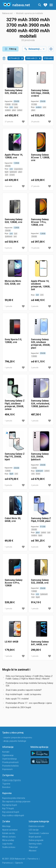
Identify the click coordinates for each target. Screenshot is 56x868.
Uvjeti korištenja (9, 759)
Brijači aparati (35, 837)
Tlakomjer (33, 847)
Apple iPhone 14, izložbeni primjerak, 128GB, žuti (40, 285)
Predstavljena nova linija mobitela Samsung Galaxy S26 (29, 684)
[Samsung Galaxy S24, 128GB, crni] (15, 206)
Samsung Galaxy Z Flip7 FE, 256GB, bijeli (15, 456)
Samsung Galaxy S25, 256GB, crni (13, 91)
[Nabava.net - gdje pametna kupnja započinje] (16, 5)
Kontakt (5, 752)
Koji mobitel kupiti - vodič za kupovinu (23, 694)
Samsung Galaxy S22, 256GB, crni (40, 581)
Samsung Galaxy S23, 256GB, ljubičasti (40, 456)
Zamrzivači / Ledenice (39, 833)
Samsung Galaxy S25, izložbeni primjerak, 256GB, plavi (40, 343)
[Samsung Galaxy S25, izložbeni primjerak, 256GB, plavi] (41, 326)
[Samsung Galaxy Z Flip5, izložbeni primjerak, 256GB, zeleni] (15, 388)
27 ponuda (9, 122)
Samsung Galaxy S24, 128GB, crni (13, 220)
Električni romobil (36, 826)
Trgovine (6, 784)
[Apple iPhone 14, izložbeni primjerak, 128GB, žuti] (41, 268)
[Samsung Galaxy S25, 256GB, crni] (15, 77)
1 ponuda (8, 306)
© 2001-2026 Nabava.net (13, 859)
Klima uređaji (8, 840)
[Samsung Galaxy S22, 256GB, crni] (41, 567)
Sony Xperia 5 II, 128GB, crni (13, 341)
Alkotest (32, 850)
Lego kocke (7, 844)
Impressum (7, 769)
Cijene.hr (19, 863)
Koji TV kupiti (8, 808)
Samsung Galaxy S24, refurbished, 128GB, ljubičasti (40, 403)
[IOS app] (39, 761)
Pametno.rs (33, 859)
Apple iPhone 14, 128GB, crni (14, 156)
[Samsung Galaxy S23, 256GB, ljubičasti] (41, 441)
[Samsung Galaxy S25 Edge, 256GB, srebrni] (41, 77)
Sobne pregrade (36, 840)
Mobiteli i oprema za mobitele (29, 13)
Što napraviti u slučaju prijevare (16, 801)
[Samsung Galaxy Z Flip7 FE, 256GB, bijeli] (15, 441)
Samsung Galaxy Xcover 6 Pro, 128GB (13, 583)
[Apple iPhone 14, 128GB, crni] (15, 142)
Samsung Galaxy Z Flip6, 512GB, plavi (41, 519)
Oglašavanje (7, 755)
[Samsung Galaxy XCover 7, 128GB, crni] (41, 142)
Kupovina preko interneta (13, 798)
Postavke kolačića (10, 766)
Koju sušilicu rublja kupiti (13, 815)
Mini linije (6, 826)
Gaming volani (35, 844)
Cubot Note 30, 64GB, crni (13, 519)
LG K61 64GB (11, 641)
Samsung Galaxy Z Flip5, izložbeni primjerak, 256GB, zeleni (15, 404)
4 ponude (8, 186)
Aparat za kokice (10, 830)
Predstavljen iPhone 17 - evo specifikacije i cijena (29, 703)
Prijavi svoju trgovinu (11, 780)
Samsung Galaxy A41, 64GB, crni (40, 643)
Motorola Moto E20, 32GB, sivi (13, 282)
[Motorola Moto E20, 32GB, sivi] (15, 268)
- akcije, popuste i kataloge (14, 741)
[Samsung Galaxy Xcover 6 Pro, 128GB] (15, 567)
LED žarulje (34, 830)
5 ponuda (8, 248)
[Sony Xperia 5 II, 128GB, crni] (15, 326)
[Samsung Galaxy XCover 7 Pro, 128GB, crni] (41, 206)
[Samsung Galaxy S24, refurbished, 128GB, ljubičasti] (41, 388)
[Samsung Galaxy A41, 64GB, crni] (41, 629)
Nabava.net (7, 13)
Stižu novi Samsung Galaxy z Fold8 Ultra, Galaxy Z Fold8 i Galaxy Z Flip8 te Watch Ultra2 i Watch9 (29, 677)
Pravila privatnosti (10, 762)
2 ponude (34, 306)
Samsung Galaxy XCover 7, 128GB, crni (40, 157)
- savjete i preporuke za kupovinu (17, 737)
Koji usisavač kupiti (10, 812)
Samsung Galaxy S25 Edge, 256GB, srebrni (40, 93)
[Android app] (39, 753)
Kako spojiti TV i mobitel (17, 698)
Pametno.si (7, 863)
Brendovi (6, 787)
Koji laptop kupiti (9, 805)
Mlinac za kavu (9, 837)
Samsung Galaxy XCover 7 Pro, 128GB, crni (40, 222)
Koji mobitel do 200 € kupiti (18, 707)
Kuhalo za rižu (8, 833)
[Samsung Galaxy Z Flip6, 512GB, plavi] (41, 505)
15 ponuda (35, 248)
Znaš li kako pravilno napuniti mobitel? (24, 690)
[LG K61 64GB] (15, 629)
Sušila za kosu (8, 847)
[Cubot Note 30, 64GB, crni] (15, 505)
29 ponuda (35, 122)
